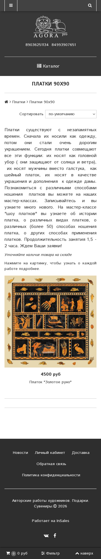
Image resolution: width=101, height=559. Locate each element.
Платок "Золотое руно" (50, 382)
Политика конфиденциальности (50, 475)
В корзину (52, 321)
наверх (87, 553)
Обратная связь (50, 464)
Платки (18, 102)
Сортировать (31, 114)
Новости (20, 453)
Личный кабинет (49, 453)
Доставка (79, 453)
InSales (63, 521)
